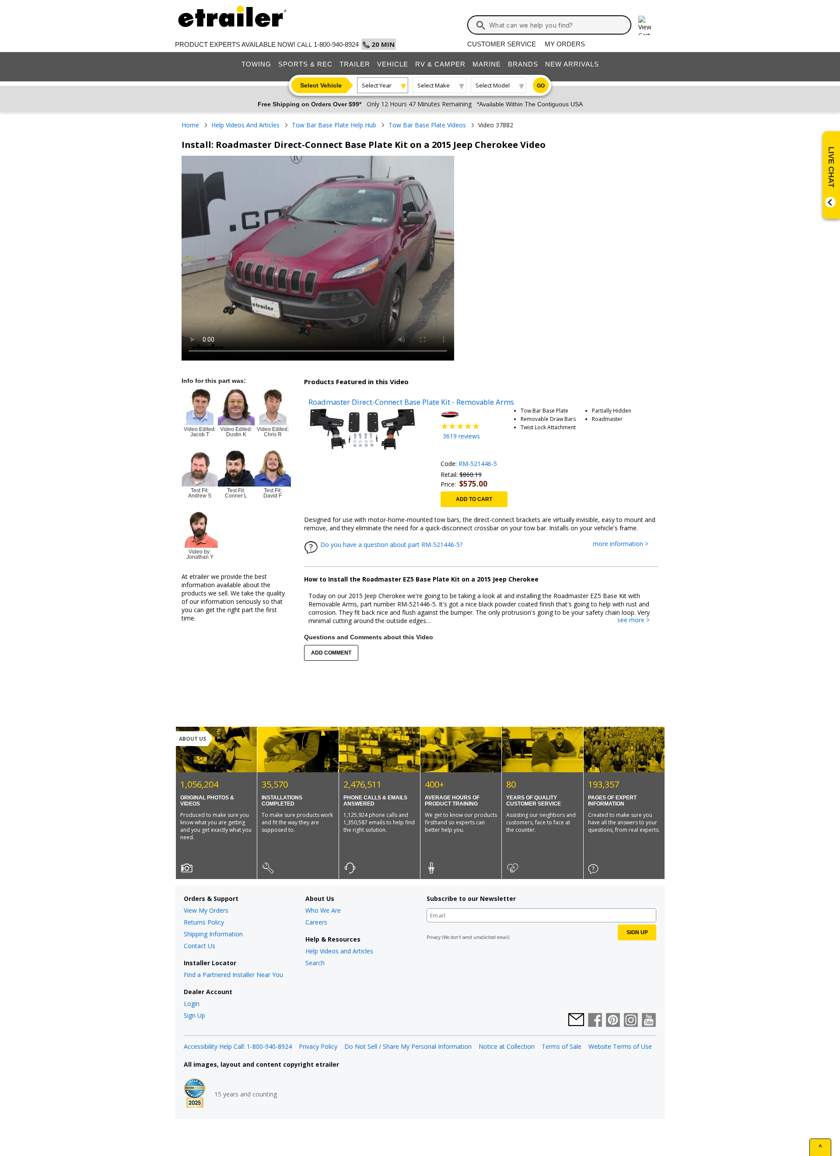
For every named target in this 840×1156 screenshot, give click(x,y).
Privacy (434, 937)
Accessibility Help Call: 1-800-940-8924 (238, 1046)
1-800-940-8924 (336, 44)
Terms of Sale (561, 1046)
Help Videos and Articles (339, 951)
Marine (486, 64)
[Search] (480, 25)
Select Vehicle (321, 85)
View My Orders (206, 910)
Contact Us (199, 946)
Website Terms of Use (620, 1046)
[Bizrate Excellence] (194, 1093)
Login (192, 1003)
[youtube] (648, 1021)
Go (541, 86)
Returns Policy (204, 922)
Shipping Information (213, 934)
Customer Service (501, 44)
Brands (523, 64)
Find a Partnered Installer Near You (233, 974)
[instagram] (630, 1021)
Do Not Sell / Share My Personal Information (408, 1046)
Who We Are (323, 910)
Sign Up (194, 1015)
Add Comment (331, 653)
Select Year (377, 85)
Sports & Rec (305, 64)
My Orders (565, 44)
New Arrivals (572, 64)
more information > (625, 544)
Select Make (433, 85)
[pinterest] (613, 1021)
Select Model (493, 85)
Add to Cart (474, 499)
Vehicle (392, 64)
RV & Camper (440, 64)
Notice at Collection (507, 1046)
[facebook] (595, 1021)
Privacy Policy (318, 1046)
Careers (316, 922)
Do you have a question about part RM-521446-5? (391, 544)
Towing (256, 64)
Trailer (355, 64)
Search (315, 963)
